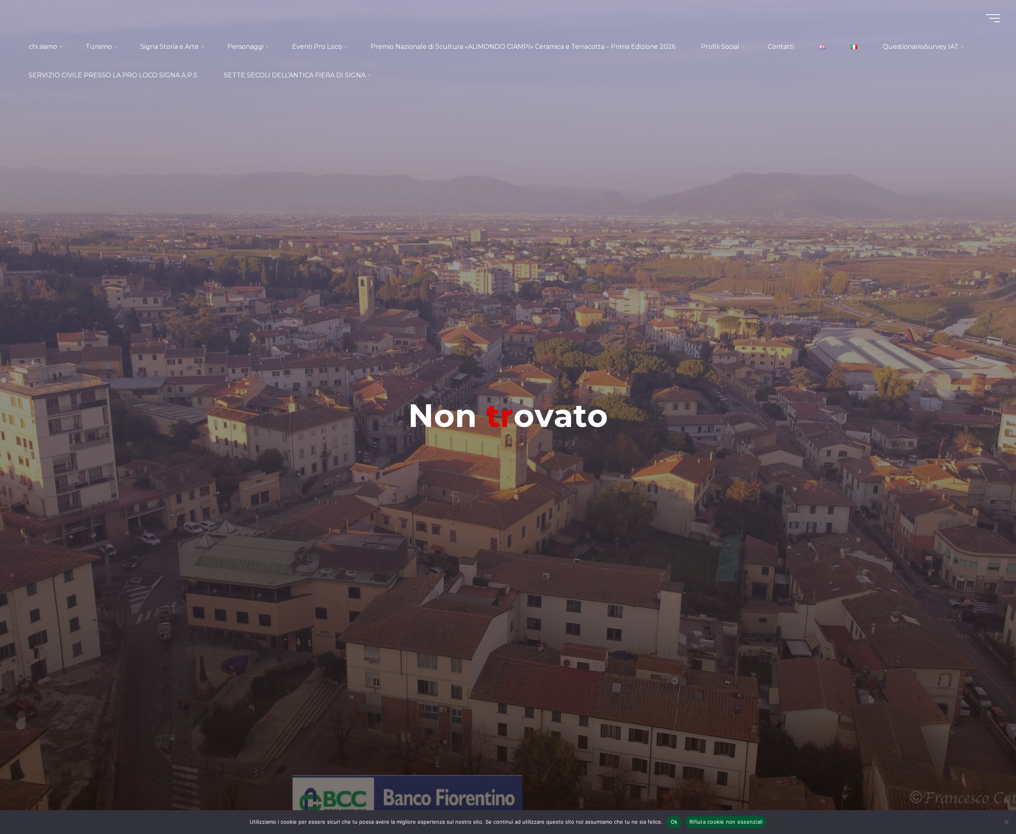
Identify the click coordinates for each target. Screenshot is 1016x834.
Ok (674, 822)
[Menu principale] (993, 18)
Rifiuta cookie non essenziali (725, 822)
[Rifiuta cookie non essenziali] (1006, 822)
